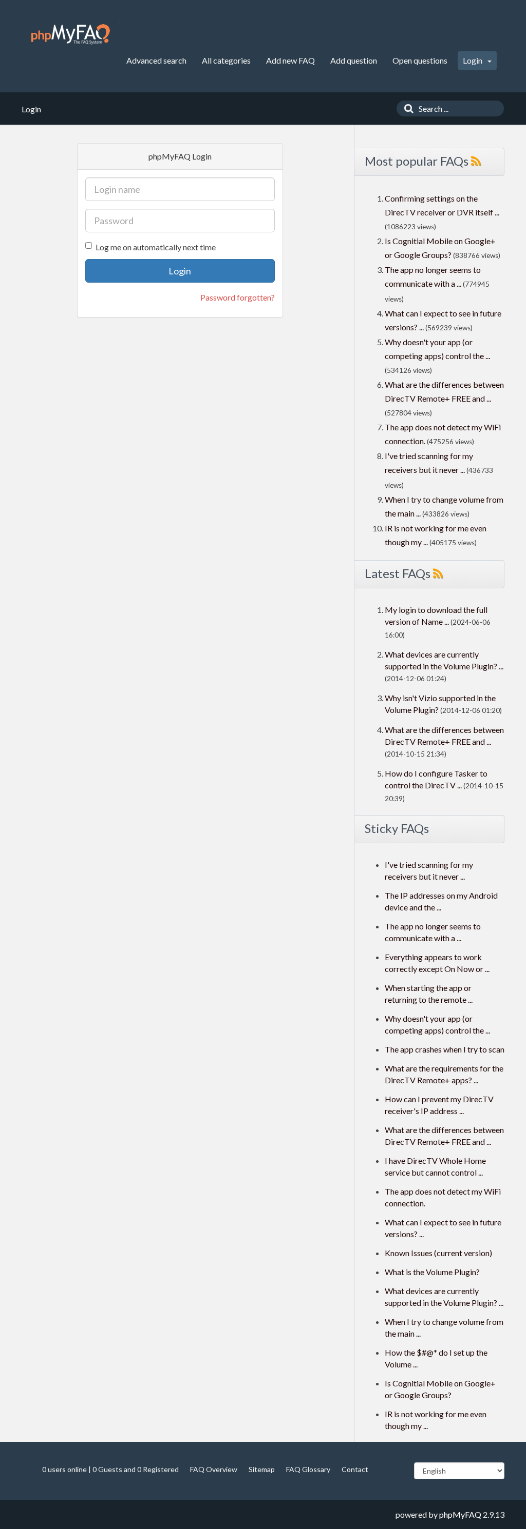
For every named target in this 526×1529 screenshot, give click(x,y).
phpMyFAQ (460, 1514)
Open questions (419, 60)
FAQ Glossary (308, 1469)
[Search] (406, 108)
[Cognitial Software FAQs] (71, 34)
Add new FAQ (290, 60)
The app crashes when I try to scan (444, 1049)
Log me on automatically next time (156, 247)
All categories (226, 60)
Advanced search (156, 60)
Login (473, 60)
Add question (353, 60)
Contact (355, 1469)
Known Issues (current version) (438, 1253)
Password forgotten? (237, 297)
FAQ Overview (213, 1469)
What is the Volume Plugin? (432, 1272)
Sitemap (262, 1469)
